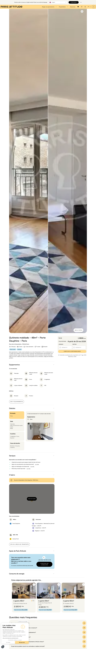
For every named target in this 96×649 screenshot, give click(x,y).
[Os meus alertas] (81, 7)
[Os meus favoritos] (78, 7)
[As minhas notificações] (85, 7)
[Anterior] (11, 171)
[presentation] (49, 7)
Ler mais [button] (37, 464)
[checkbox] (82, 11)
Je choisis (8, 642)
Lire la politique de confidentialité (10, 638)
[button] (2, 646)
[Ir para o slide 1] (23, 596)
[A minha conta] (93, 6)
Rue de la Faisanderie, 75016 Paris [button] (19, 344)
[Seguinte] (85, 171)
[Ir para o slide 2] (24, 596)
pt (88, 6)
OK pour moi (22, 642)
